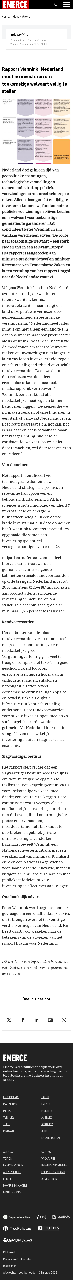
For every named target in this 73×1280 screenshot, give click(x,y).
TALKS (45, 1097)
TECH (6, 1124)
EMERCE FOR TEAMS (53, 1172)
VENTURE (8, 1117)
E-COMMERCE (11, 1097)
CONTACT (47, 1152)
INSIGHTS (46, 1111)
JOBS (44, 1131)
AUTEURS (47, 1117)
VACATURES (48, 1158)
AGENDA (8, 1152)
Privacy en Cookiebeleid (18, 1259)
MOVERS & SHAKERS (15, 1185)
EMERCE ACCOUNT (14, 1165)
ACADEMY (47, 1124)
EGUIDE (7, 1179)
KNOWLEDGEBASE (51, 1138)
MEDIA (7, 1111)
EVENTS (46, 1104)
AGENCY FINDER (12, 1172)
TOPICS (7, 1158)
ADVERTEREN (49, 1179)
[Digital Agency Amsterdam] (16, 1217)
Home (5, 16)
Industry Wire (19, 16)
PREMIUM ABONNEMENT (55, 1165)
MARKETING (10, 1104)
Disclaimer (9, 1266)
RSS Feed (9, 1252)
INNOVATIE (9, 1131)
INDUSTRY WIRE (12, 1192)
